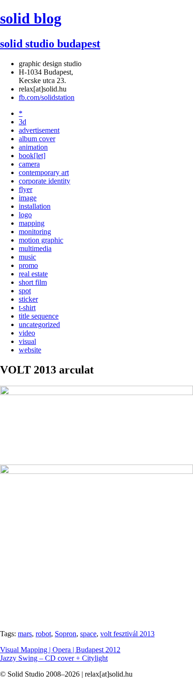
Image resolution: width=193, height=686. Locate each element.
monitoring (35, 232)
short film (33, 282)
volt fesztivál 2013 (127, 634)
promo (28, 265)
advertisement (39, 130)
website (30, 350)
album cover (37, 139)
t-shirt (27, 308)
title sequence (39, 316)
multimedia (35, 248)
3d (22, 122)
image (28, 198)
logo (25, 215)
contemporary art (44, 172)
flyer (25, 189)
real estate (33, 274)
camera (29, 164)
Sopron (65, 634)
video (27, 333)
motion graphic (41, 240)
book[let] (32, 156)
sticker (28, 299)
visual (27, 341)
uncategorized (39, 324)
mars (25, 634)
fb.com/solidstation (46, 97)
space (88, 634)
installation (35, 206)
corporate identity (44, 181)
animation (33, 147)
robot (43, 634)
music (27, 257)
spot (25, 291)
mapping (32, 223)
